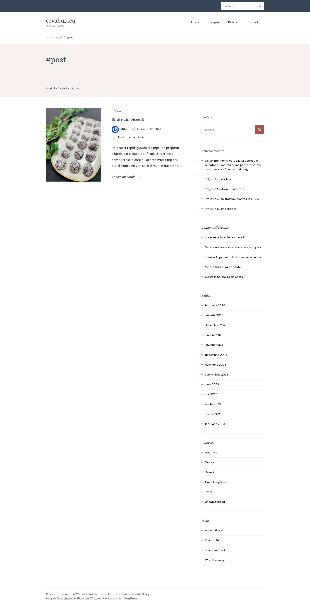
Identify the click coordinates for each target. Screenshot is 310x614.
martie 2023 (213, 414)
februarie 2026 (215, 305)
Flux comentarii (215, 550)
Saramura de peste (228, 267)
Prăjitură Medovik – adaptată (225, 189)
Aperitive (211, 452)
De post (210, 462)
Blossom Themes (89, 598)
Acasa (195, 22)
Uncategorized (215, 502)
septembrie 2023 (216, 374)
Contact (252, 22)
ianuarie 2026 (214, 315)
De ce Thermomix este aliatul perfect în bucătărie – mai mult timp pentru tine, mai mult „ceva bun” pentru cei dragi (233, 165)
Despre (213, 22)
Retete (233, 22)
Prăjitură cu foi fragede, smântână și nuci (232, 199)
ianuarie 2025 (214, 335)
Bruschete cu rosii (232, 237)
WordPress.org (215, 560)
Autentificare (214, 530)
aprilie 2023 (213, 404)
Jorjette (210, 237)
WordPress (130, 598)
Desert (118, 111)
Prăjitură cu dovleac (218, 179)
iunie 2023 (212, 384)
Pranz (209, 492)
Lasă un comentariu (131, 137)
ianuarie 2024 (214, 345)
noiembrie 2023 (215, 365)
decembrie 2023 (216, 355)
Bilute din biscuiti (128, 119)
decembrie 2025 (216, 325)
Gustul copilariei (216, 482)
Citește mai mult (123, 177)
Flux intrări (212, 540)
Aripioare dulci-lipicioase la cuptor (238, 247)
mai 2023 (211, 394)
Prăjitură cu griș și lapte (220, 209)
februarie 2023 (215, 424)
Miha (208, 247)
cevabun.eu (60, 20)
